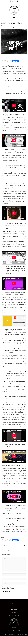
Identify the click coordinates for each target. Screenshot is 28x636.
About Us (14, 601)
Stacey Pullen (4, 177)
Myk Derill (11, 200)
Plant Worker (15, 409)
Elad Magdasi (12, 426)
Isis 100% (18, 173)
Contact (14, 606)
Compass (17, 426)
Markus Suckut (5, 401)
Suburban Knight (21, 468)
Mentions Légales (12, 631)
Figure (23, 266)
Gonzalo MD (11, 225)
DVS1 (22, 401)
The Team (14, 603)
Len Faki (3, 75)
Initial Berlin (7, 524)
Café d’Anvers (23, 175)
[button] (14, 17)
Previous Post (4, 545)
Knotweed (19, 185)
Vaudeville (9, 175)
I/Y (8, 426)
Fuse (10, 177)
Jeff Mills (11, 404)
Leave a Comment (5, 27)
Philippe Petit (7, 66)
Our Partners (14, 609)
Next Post (24, 545)
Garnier (3, 175)
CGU (19, 631)
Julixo (4, 248)
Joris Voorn (6, 471)
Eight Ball (24, 129)
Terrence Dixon (18, 223)
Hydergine (24, 246)
